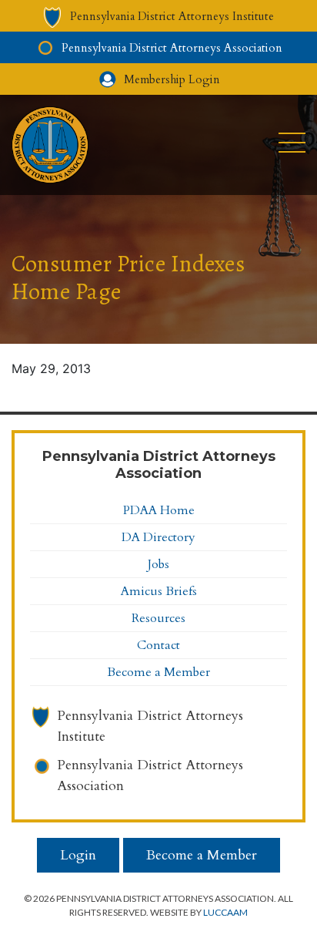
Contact (158, 645)
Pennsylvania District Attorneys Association (150, 775)
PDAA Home (159, 510)
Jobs (158, 564)
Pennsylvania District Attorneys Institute (150, 726)
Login (78, 855)
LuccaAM (225, 912)
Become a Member (158, 672)
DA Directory (158, 537)
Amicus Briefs (159, 591)
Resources (158, 618)
